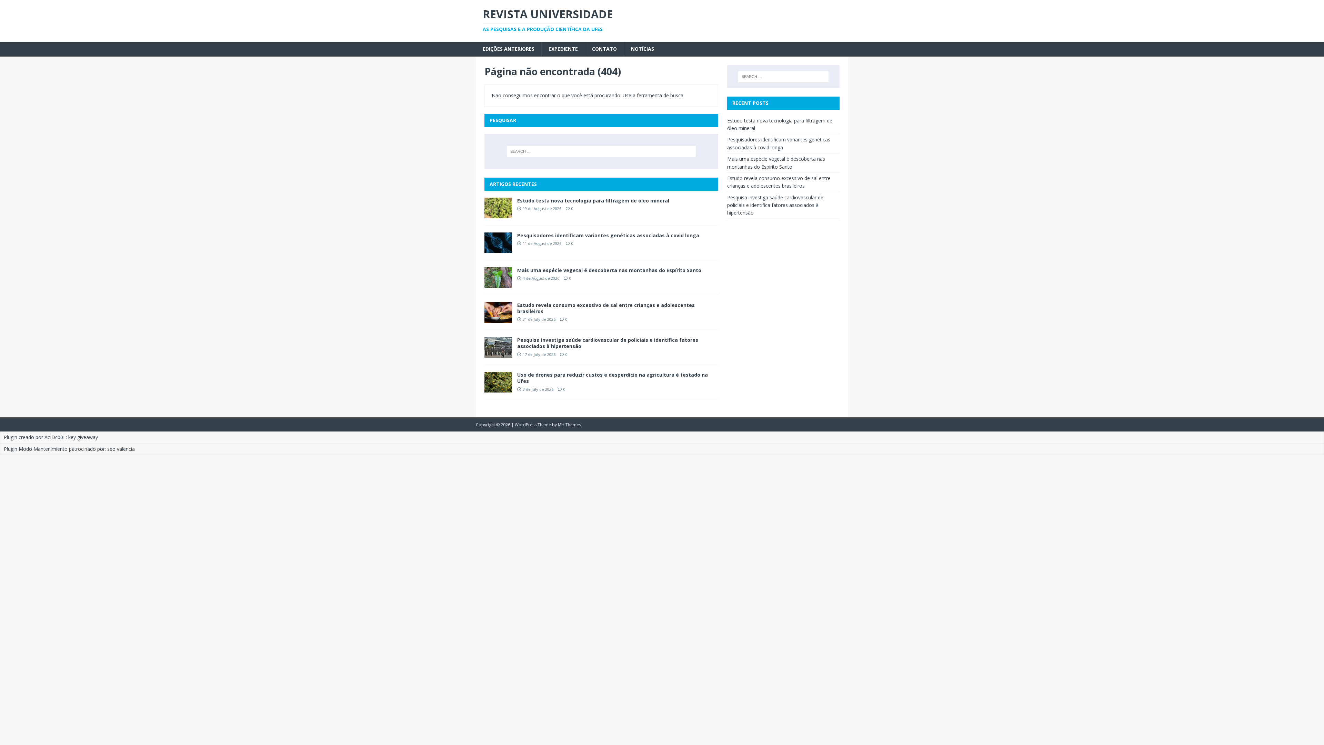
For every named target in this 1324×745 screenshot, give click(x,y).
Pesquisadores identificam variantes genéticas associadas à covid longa (609, 235)
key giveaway (83, 437)
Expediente (563, 49)
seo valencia (121, 449)
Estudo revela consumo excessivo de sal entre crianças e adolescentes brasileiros (606, 308)
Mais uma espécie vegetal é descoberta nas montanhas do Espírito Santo (609, 270)
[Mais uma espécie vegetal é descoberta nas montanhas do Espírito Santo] (498, 284)
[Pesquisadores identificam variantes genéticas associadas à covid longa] (498, 249)
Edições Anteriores (508, 49)
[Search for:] (601, 151)
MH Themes (569, 425)
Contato (604, 49)
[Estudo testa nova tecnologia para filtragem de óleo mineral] (498, 214)
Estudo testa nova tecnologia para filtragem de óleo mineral (593, 200)
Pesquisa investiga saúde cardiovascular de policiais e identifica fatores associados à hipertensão (607, 343)
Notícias (642, 49)
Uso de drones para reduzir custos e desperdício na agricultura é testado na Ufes (612, 377)
